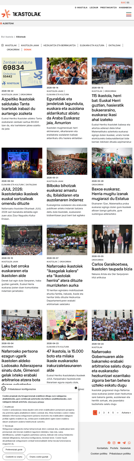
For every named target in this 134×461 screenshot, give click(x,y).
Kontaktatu (102, 448)
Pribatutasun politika (120, 453)
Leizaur (94, 7)
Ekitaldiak (115, 45)
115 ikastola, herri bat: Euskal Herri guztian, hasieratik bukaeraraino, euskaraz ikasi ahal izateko (108, 107)
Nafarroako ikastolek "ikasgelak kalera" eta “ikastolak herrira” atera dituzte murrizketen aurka (65, 276)
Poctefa (114, 448)
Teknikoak (9, 426)
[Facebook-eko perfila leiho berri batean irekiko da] (109, 442)
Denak (27, 49)
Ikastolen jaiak (30, 45)
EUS (123, 2)
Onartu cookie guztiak (39, 457)
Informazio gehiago (36, 402)
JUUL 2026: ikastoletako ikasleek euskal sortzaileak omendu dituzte (20, 196)
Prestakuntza (108, 7)
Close (75, 387)
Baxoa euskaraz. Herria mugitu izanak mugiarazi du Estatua (110, 194)
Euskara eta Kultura (92, 45)
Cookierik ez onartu (14, 457)
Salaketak (125, 448)
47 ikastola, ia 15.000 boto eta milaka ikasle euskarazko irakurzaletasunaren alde (65, 361)
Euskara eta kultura (58, 94)
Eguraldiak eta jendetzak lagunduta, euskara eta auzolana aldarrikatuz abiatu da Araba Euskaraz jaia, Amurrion (65, 111)
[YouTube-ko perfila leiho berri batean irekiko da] (119, 442)
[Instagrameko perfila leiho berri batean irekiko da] (114, 442)
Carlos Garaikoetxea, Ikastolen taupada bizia (112, 266)
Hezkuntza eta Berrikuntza (59, 45)
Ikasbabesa (125, 7)
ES (128, 2)
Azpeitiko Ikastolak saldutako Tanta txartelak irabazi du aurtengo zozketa (18, 106)
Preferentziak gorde (14, 449)
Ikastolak (11, 45)
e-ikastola (81, 7)
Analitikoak (9, 407)
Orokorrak (13, 49)
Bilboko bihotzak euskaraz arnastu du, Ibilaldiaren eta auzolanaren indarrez (65, 192)
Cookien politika (99, 453)
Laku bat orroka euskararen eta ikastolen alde (15, 271)
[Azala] (21, 13)
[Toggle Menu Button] (128, 13)
